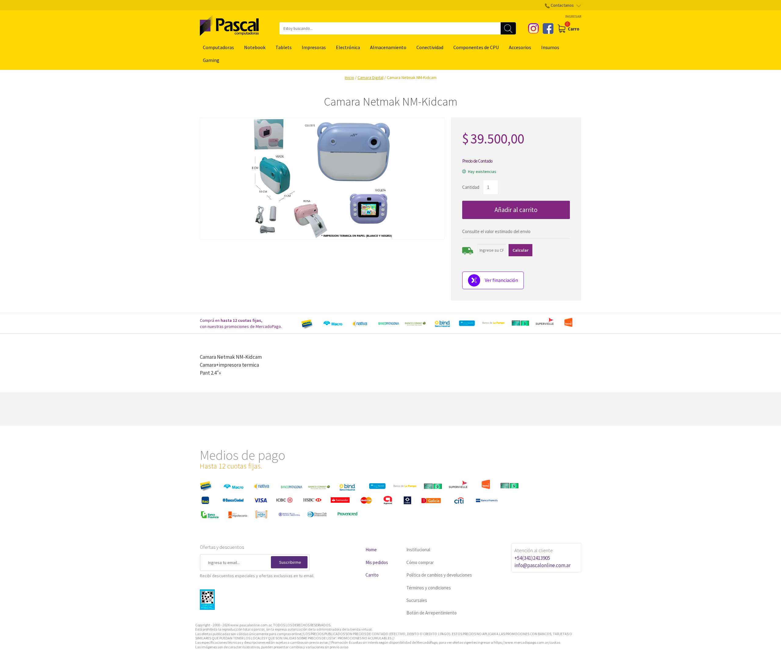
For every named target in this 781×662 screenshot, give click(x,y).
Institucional (418, 549)
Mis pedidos (376, 562)
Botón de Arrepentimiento (431, 613)
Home (371, 549)
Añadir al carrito (516, 210)
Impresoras (314, 47)
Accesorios (520, 47)
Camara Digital (370, 77)
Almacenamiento (388, 47)
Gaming (211, 60)
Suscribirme (290, 562)
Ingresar (573, 16)
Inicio (349, 77)
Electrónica (348, 47)
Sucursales (416, 600)
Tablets (283, 47)
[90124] (322, 178)
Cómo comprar (420, 562)
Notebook (254, 47)
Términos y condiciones (428, 588)
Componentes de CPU (476, 47)
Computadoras (218, 47)
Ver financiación (501, 280)
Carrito (372, 575)
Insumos (550, 47)
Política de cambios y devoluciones (439, 575)
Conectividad (429, 47)
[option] (439, 323)
